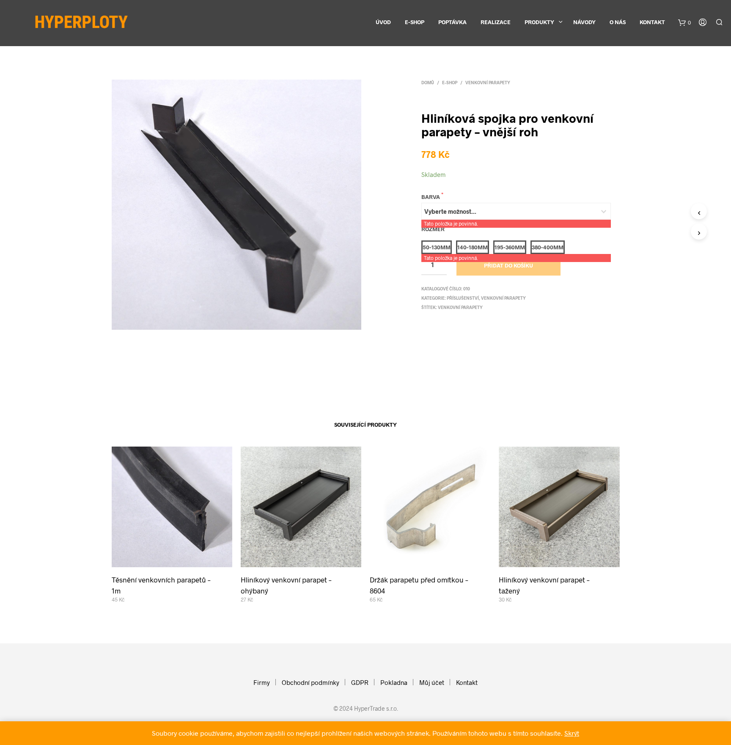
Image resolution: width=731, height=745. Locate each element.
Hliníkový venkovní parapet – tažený (544, 585)
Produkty (539, 22)
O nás (618, 22)
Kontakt (652, 22)
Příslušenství (463, 298)
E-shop (414, 22)
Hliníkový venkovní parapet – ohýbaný (286, 585)
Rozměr (433, 229)
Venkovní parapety (487, 82)
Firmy (261, 682)
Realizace (496, 22)
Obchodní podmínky (310, 682)
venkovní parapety (460, 307)
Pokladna (393, 682)
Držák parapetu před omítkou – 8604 (419, 585)
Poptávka (452, 22)
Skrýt (571, 733)
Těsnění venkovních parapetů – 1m (161, 585)
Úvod (383, 22)
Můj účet (431, 682)
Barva (431, 196)
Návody (584, 22)
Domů (427, 82)
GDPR (359, 682)
